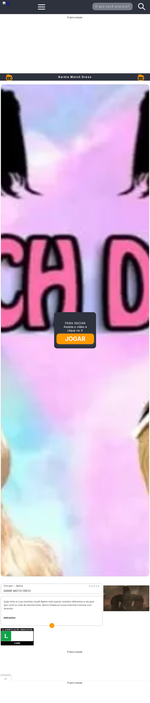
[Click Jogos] (8, 4)
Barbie (19, 586)
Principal (8, 586)
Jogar (75, 339)
